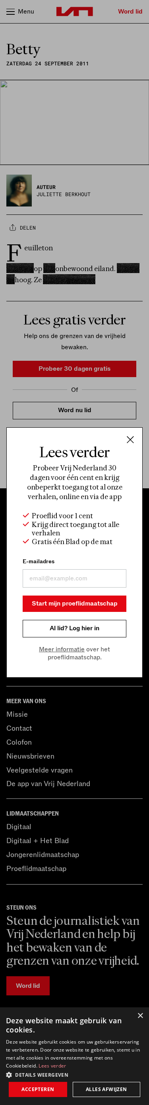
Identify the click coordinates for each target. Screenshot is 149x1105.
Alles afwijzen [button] (106, 1089)
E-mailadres (38, 561)
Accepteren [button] (37, 1089)
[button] (74, 1074)
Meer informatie (62, 649)
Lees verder (52, 1065)
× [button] (140, 1016)
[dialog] (74, 1056)
